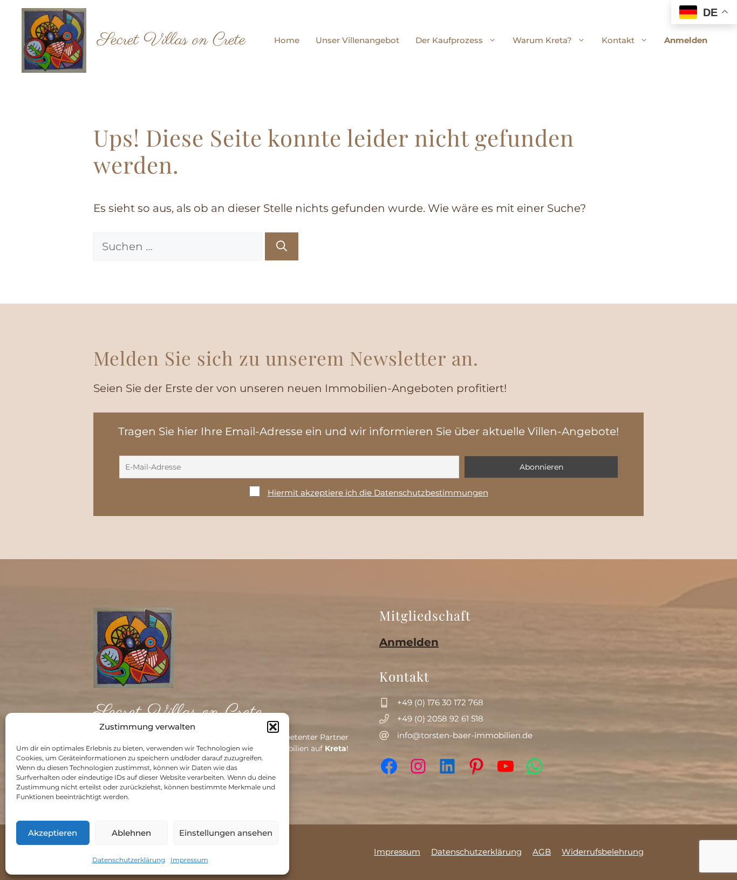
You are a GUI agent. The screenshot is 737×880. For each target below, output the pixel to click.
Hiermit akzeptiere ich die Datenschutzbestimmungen (378, 492)
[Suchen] (281, 246)
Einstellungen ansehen (225, 833)
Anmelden (685, 40)
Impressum (189, 860)
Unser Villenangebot (357, 40)
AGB (542, 852)
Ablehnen (131, 833)
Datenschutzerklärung (128, 860)
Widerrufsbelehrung (603, 852)
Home (286, 40)
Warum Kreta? (542, 40)
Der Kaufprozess (449, 40)
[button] (273, 726)
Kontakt (618, 40)
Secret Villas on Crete (171, 40)
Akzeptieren (52, 833)
